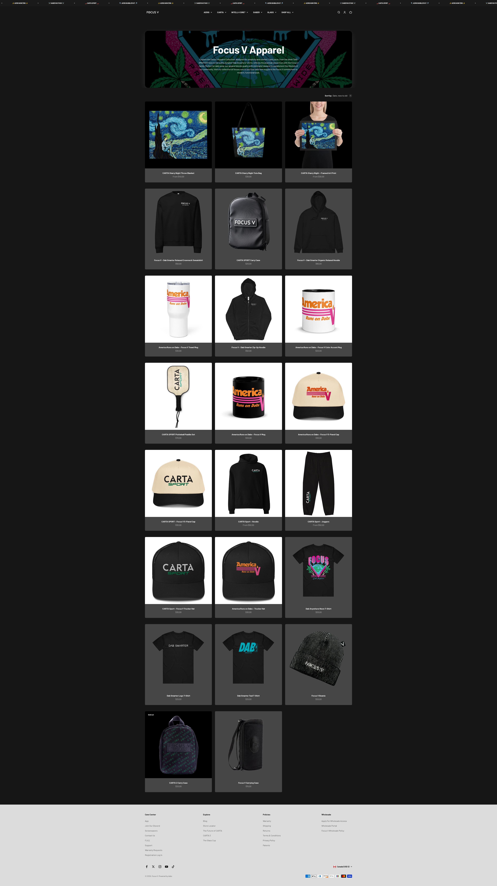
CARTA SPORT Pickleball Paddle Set (178, 434)
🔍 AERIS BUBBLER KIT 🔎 (96, 3)
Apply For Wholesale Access (334, 821)
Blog (205, 821)
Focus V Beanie (319, 695)
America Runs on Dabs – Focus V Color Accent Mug (318, 347)
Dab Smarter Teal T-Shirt (248, 695)
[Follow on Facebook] (146, 866)
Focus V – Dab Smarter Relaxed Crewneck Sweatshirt (178, 260)
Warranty (267, 821)
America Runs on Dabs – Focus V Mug (248, 434)
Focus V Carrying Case (248, 783)
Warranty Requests (153, 850)
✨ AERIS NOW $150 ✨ (133, 3)
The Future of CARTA (212, 830)
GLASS (270, 12)
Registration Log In (153, 855)
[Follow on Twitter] (153, 866)
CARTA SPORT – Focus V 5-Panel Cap (178, 521)
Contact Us (150, 835)
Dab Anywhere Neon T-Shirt (318, 608)
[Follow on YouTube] (166, 866)
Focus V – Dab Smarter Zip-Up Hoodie (248, 347)
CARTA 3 (207, 835)
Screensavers (151, 830)
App (147, 821)
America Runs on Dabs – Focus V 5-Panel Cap (318, 434)
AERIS (206, 12)
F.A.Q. (147, 840)
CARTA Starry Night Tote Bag (248, 173)
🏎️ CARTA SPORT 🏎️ (59, 3)
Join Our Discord (152, 826)
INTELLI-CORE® (238, 12)
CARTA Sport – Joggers (318, 521)
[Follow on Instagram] (160, 866)
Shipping (267, 826)
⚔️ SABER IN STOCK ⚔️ (24, 3)
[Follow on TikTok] (173, 866)
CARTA (220, 12)
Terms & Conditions (272, 835)
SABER (256, 12)
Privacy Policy (269, 840)
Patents (266, 845)
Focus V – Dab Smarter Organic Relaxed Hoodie (318, 260)
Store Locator (209, 826)
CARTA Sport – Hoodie (248, 521)
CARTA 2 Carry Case (178, 783)
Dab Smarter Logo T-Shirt (178, 695)
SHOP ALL (286, 12)
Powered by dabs (165, 876)
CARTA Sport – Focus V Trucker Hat (178, 608)
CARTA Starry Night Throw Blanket (178, 173)
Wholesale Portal (329, 826)
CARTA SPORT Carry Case (248, 260)
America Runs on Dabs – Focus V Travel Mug (178, 347)
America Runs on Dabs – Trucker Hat (248, 608)
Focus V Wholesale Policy (332, 830)
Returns (266, 830)
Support (148, 845)
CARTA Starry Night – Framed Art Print (318, 173)
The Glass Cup (209, 840)
